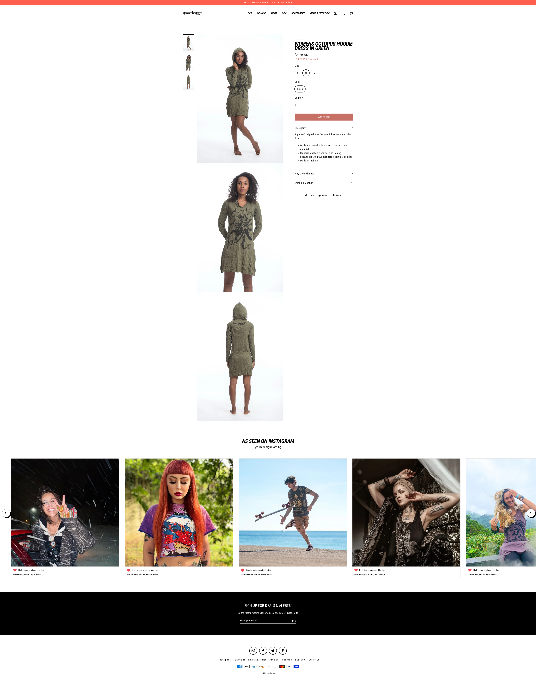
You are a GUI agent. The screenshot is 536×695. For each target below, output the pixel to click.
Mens (274, 13)
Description (300, 127)
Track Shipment (224, 659)
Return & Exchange (257, 659)
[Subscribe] (293, 620)
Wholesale (287, 659)
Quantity (299, 97)
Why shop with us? (304, 173)
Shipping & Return (304, 182)
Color (297, 81)
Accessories (298, 13)
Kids (284, 13)
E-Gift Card (300, 659)
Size (297, 65)
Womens (261, 13)
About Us (274, 659)
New (250, 13)
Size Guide (240, 659)
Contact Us (314, 659)
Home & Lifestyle (319, 13)
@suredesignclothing (268, 447)
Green (300, 88)
